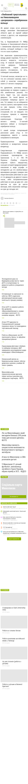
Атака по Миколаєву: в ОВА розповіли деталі (14, 458)
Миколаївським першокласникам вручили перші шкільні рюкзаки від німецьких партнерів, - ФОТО (13, 375)
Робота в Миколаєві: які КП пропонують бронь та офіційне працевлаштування (13, 337)
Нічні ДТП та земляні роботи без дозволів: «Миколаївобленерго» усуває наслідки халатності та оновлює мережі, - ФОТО (13, 311)
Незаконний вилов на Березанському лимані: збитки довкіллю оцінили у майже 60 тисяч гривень (13, 362)
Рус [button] (5, 8)
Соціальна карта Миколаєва (12, 486)
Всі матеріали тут (14, 496)
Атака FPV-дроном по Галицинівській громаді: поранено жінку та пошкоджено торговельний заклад (14, 325)
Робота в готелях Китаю (11, 631)
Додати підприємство (14, 539)
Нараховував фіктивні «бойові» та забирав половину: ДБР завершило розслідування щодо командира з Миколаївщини (14, 349)
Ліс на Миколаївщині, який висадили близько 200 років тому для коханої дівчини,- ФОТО (14, 436)
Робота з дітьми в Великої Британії (12, 685)
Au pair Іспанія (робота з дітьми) (11, 662)
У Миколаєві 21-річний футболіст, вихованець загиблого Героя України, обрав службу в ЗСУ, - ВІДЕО (14, 468)
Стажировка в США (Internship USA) (13, 609)
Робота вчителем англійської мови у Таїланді (13, 640)
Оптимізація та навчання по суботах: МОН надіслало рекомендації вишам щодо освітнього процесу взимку (12, 297)
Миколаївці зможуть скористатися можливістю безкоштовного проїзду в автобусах (13, 449)
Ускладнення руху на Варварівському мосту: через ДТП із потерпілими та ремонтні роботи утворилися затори (13, 283)
